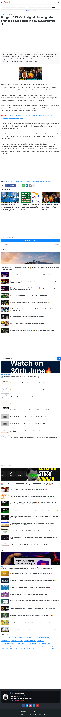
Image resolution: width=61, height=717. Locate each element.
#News (37, 181)
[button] (1, 2)
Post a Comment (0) (30, 240)
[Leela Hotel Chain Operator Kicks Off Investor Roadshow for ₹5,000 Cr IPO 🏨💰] (5, 615)
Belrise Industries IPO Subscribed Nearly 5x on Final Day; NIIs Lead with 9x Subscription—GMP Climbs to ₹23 (34, 601)
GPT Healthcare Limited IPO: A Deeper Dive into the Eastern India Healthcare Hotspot (33, 629)
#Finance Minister (21, 181)
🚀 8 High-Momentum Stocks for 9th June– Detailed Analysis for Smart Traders (32, 531)
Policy (25, 714)
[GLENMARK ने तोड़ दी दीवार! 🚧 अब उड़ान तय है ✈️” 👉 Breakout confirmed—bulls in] (5, 330)
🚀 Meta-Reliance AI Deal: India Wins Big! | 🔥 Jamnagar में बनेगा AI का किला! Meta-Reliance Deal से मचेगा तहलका (30, 268)
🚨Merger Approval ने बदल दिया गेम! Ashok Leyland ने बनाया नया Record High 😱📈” (30, 302)
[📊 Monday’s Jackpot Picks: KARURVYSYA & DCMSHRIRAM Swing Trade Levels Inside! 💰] (5, 510)
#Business (5, 640)
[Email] (30, 185)
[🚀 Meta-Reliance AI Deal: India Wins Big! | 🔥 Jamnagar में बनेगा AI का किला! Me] (30, 258)
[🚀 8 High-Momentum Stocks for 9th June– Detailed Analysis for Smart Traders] (5, 531)
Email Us (38, 711)
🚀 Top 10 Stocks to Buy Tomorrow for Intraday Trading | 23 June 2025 (29, 382)
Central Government (9, 14)
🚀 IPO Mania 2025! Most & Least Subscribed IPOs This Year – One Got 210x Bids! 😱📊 (33, 580)
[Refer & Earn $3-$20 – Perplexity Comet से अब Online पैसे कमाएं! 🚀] (5, 316)
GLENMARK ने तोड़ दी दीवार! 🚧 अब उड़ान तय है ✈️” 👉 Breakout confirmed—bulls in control (32, 330)
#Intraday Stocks (44, 643)
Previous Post (5, 244)
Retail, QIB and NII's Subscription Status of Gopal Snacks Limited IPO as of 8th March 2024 (34, 622)
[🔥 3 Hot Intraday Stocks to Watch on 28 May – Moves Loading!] (5, 389)
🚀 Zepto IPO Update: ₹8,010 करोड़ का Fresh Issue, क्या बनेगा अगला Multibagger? (30, 275)
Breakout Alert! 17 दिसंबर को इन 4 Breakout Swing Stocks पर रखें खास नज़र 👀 (29, 295)
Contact (39, 714)
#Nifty (5, 648)
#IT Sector (33, 643)
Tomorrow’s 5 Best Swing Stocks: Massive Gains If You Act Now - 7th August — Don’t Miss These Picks (34, 517)
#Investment (6, 646)
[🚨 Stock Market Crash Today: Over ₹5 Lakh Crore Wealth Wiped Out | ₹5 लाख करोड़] (5, 281)
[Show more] (33, 185)
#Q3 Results (14, 648)
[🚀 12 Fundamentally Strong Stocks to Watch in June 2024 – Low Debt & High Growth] (5, 537)
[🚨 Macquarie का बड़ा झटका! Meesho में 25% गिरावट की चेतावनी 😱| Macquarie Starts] (5, 288)
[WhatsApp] (23, 185)
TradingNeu (24, 695)
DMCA (21, 714)
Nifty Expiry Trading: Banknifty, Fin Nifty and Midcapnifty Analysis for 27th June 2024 (33, 437)
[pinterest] (37, 705)
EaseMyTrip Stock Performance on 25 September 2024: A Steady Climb (29, 410)
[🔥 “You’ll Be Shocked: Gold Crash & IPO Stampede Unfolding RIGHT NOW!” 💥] (5, 573)
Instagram (17, 700)
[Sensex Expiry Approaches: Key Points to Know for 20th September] (5, 416)
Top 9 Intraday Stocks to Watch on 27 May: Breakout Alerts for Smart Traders (31, 396)
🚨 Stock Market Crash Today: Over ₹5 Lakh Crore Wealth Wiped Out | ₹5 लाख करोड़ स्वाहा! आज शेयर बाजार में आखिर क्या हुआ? (34, 281)
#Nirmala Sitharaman (45, 181)
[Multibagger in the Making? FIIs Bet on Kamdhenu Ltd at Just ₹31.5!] (5, 544)
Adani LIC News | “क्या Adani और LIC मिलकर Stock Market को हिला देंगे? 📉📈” (29, 323)
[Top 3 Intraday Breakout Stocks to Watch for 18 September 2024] (5, 423)
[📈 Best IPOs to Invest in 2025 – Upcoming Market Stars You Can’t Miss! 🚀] (5, 587)
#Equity (40, 640)
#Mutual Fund (32, 646)
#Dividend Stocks (30, 640)
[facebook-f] (23, 705)
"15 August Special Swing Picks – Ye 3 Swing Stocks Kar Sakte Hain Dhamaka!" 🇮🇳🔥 (33, 496)
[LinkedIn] (27, 185)
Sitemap (34, 714)
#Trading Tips (49, 648)
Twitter (12, 700)
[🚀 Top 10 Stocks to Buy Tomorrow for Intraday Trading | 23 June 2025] (5, 382)
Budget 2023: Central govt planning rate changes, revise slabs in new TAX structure (50, 207)
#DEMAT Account (17, 640)
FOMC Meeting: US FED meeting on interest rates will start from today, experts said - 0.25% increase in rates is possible (10, 208)
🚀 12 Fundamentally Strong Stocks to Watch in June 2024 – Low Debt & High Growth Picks (33, 537)
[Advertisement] (30, 39)
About (44, 714)
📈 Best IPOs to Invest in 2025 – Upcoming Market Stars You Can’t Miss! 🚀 (30, 587)
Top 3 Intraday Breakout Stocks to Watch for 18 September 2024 (28, 423)
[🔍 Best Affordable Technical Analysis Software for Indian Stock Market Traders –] (5, 524)
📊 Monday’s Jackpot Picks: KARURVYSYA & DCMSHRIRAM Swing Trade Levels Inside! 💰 (34, 510)
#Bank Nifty (6, 637)
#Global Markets (30, 181)
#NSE (41, 646)
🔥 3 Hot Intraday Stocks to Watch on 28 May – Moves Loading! (27, 389)
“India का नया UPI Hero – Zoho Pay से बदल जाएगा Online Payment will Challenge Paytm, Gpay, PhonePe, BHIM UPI (34, 309)
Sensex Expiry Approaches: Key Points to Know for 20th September (28, 417)
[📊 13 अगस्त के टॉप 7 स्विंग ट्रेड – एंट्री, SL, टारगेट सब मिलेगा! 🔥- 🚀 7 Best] (5, 503)
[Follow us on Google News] (59, 359)
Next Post (56, 244)
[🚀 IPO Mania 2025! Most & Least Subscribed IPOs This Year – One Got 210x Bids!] (5, 580)
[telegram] (34, 705)
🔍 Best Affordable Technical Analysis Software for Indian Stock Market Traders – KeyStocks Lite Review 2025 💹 (32, 524)
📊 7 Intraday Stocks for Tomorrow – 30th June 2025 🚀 (20, 377)
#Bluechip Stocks (30, 637)
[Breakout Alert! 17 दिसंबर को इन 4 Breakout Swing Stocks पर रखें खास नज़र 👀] (5, 295)
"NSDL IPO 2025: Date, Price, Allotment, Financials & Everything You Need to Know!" (33, 608)
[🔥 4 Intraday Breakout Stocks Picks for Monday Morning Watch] (5, 403)
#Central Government (10, 181)
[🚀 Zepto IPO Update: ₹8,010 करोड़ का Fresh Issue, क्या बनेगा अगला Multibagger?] (5, 274)
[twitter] (27, 705)
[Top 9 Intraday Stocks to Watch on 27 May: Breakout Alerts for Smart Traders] (5, 396)
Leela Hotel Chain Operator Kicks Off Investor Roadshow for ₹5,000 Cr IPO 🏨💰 (32, 615)
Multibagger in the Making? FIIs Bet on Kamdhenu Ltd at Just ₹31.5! (28, 544)
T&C (30, 714)
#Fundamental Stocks (8, 643)
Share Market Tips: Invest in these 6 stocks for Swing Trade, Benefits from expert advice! (30, 207)
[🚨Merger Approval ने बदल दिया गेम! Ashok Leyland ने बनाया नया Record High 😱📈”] (5, 302)
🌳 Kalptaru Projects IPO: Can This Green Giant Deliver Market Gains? (29, 594)
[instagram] (30, 705)
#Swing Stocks (37, 648)
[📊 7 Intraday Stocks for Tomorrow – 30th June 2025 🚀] (30, 367)
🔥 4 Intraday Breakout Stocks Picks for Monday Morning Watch (27, 403)
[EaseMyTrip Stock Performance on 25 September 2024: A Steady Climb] (5, 409)
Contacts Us (23, 700)
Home (2, 14)
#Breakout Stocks (43, 637)
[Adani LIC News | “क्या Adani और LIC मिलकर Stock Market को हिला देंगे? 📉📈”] (5, 323)
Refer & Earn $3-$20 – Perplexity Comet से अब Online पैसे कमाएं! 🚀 (27, 316)
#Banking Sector (17, 637)
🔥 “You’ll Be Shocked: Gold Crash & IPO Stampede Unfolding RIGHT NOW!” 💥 (31, 573)
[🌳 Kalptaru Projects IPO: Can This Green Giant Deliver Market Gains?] (5, 594)
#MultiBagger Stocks (19, 646)
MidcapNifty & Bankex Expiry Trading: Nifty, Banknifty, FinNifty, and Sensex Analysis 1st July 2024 (34, 430)
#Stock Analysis (25, 648)
